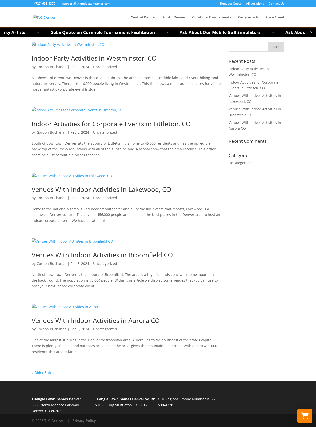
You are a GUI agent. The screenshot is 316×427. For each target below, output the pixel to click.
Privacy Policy (84, 420)
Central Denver (143, 17)
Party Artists (248, 17)
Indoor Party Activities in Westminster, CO (94, 58)
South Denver (174, 17)
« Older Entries (44, 372)
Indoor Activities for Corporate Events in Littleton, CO (111, 123)
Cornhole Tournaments (211, 17)
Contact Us (276, 4)
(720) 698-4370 (45, 3)
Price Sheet (274, 17)
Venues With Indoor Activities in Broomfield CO (102, 254)
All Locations (255, 4)
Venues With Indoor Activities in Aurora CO (96, 320)
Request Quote (231, 4)
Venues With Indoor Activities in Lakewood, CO (101, 189)
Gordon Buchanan (52, 66)
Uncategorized (105, 66)
